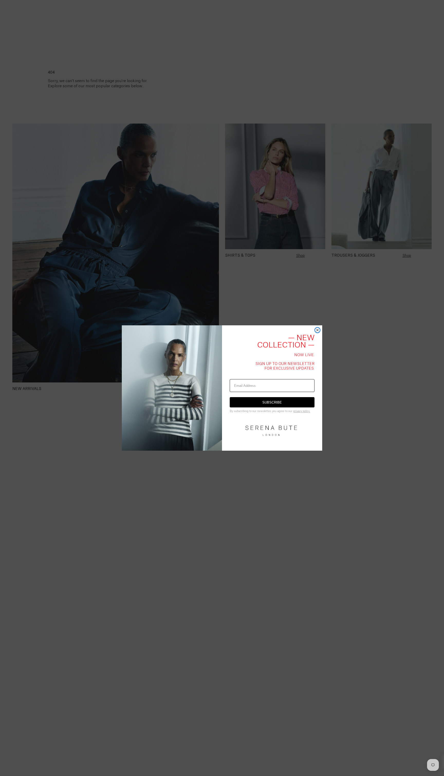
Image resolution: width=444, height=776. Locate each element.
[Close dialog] (317, 330)
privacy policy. (301, 411)
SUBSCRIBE (272, 402)
